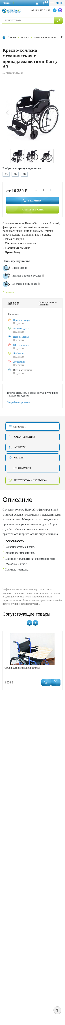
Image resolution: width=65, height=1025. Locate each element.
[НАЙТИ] (58, 20)
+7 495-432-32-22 (40, 10)
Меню (59, 3)
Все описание (8, 292)
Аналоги (19, 447)
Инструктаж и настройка (30, 480)
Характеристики (24, 436)
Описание (19, 427)
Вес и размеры (22, 468)
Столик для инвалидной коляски (22, 667)
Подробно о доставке (18, 402)
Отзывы (19, 457)
